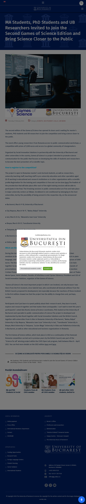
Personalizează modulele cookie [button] (31, 268)
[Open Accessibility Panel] (81, 499)
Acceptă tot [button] (47, 268)
